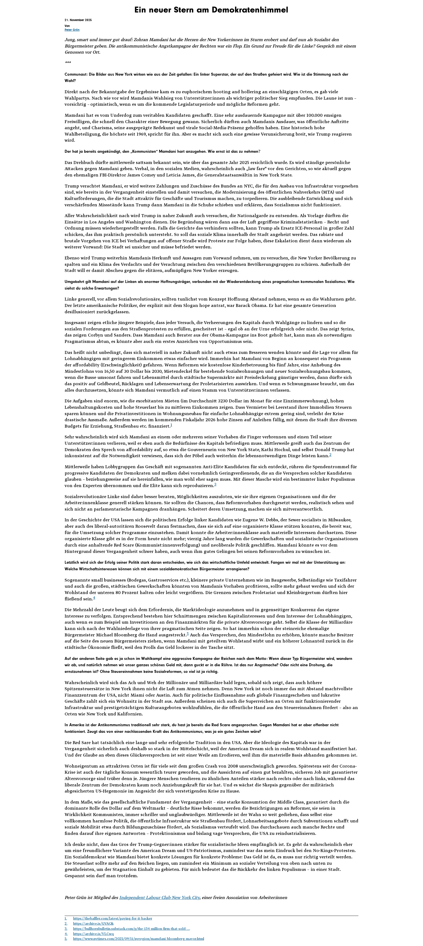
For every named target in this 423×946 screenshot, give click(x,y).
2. (66, 923)
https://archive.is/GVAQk (93, 923)
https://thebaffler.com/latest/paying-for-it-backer (112, 918)
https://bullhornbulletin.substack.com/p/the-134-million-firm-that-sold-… (131, 928)
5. (66, 938)
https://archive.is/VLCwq (93, 934)
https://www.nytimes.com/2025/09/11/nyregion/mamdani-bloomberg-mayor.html (138, 938)
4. (66, 934)
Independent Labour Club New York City (159, 897)
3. (66, 928)
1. (66, 918)
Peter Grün (72, 30)
